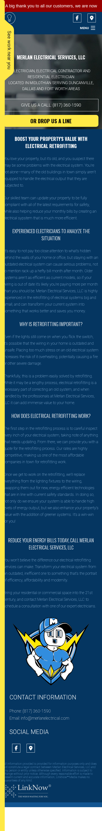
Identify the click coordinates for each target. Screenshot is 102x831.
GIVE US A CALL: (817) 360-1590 (51, 105)
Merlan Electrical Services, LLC (51, 57)
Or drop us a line (51, 121)
